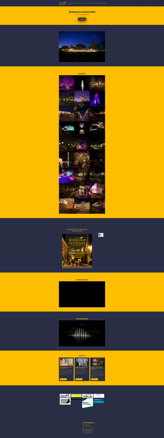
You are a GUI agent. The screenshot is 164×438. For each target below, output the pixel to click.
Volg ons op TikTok (88, 432)
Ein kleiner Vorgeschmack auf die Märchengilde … (81, 367)
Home (70, 3)
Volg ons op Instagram (89, 431)
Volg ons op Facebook (88, 430)
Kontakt (93, 3)
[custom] (104, 3)
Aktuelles (72, 3)
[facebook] (102, 3)
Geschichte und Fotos (78, 3)
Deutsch (97, 3)
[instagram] (100, 3)
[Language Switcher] (98, 3)
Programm (85, 3)
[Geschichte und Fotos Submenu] (82, 3)
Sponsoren (89, 3)
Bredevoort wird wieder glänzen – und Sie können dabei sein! (97, 368)
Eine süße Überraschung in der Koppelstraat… (66, 367)
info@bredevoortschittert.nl (89, 429)
